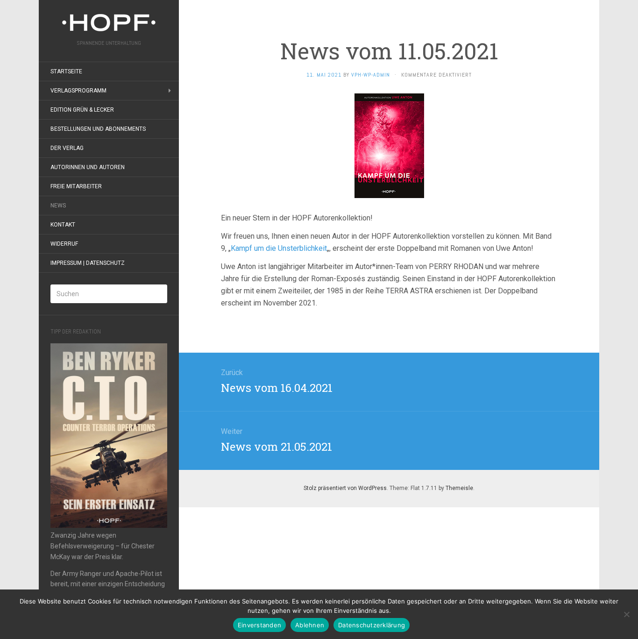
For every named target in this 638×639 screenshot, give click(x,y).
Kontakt (62, 224)
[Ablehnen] (626, 614)
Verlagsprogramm (78, 90)
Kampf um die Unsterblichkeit (279, 248)
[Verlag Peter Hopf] (109, 22)
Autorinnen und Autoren (87, 167)
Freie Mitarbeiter (76, 186)
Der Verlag (67, 148)
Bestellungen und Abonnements (98, 129)
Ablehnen (309, 625)
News (58, 205)
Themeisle (459, 488)
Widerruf (64, 244)
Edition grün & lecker (82, 109)
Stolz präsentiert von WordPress (345, 488)
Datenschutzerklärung (371, 625)
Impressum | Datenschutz (87, 263)
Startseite (66, 71)
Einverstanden (259, 625)
